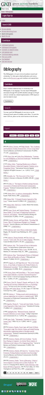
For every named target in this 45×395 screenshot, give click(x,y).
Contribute (8, 101)
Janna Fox (25, 351)
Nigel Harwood (22, 263)
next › (31, 373)
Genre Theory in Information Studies (27, 230)
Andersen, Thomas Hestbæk (15, 237)
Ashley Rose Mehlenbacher (24, 156)
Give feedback (6, 59)
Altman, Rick (11, 193)
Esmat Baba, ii (22, 272)
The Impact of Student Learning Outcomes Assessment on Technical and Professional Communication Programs (20, 186)
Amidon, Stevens (13, 220)
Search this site (6, 36)
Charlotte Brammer (24, 210)
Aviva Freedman (26, 339)
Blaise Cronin (23, 249)
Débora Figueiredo (15, 367)
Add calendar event (7, 52)
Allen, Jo (11, 184)
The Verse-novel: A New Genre (25, 176)
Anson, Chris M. (11, 282)
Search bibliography (7, 34)
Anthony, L (12, 294)
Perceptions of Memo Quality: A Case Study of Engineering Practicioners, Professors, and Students (21, 212)
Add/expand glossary (8, 45)
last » (37, 373)
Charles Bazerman (30, 365)
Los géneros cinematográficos (23, 193)
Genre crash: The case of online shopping (21, 240)
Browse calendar (6, 29)
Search (9, 120)
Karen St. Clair (34, 282)
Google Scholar (13, 153)
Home (2, 11)
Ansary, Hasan (12, 272)
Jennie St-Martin (33, 327)
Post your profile (6, 57)
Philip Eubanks (25, 146)
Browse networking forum (9, 31)
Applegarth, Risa (12, 311)
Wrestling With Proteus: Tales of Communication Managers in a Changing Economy (20, 222)
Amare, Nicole (12, 210)
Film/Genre (18, 205)
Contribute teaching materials (10, 54)
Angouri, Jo (12, 263)
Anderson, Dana (11, 255)
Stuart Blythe (24, 220)
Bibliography (9, 11)
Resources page (15, 78)
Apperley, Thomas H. (13, 304)
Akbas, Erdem (11, 164)
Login (3, 20)
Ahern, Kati (11, 156)
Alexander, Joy (11, 176)
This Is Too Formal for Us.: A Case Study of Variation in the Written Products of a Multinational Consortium (21, 265)
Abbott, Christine (13, 146)
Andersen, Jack (12, 230)
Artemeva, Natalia (14, 360)
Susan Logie (22, 327)
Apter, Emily (11, 319)
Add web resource (7, 61)
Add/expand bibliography (9, 47)
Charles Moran (16, 288)
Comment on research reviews (10, 50)
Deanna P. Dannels (22, 282)
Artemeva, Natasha (13, 327)
